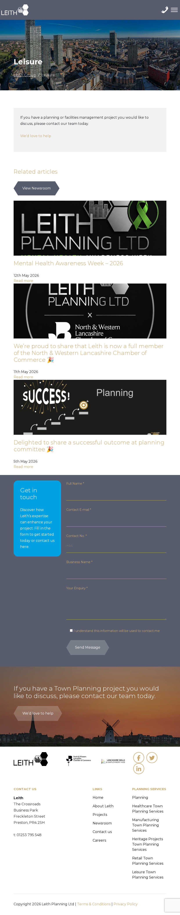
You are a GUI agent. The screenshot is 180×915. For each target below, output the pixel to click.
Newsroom (102, 823)
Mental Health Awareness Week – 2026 (68, 263)
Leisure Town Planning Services (147, 874)
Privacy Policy (125, 904)
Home (98, 797)
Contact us (102, 832)
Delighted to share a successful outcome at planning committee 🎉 (89, 446)
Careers (99, 840)
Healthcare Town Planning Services (147, 808)
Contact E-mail (78, 510)
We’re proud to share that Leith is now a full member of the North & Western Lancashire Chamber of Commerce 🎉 (89, 353)
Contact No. (76, 536)
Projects (100, 815)
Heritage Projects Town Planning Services (147, 844)
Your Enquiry (77, 588)
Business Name (79, 562)
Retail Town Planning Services (147, 861)
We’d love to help (37, 713)
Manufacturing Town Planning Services (145, 825)
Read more (23, 281)
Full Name (75, 484)
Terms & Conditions (94, 904)
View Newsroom (36, 188)
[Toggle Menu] (174, 10)
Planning (140, 797)
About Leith (103, 806)
